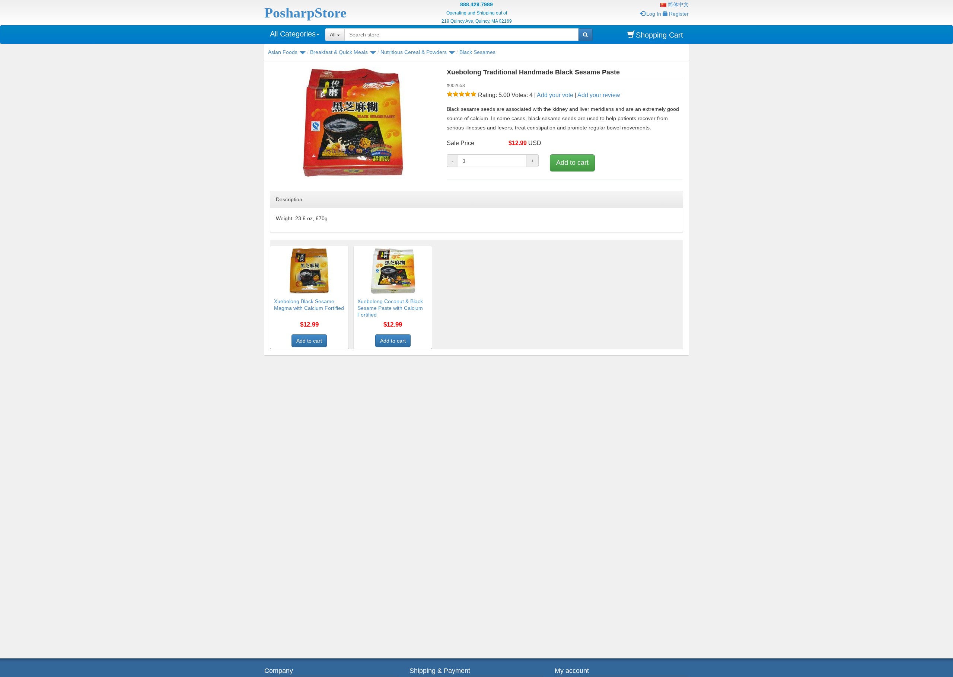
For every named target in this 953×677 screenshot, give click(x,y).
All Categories (293, 34)
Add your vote (555, 95)
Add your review (598, 95)
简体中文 (677, 4)
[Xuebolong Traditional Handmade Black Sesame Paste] (353, 123)
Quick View (332, 250)
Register (679, 14)
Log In (653, 14)
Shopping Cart (659, 35)
